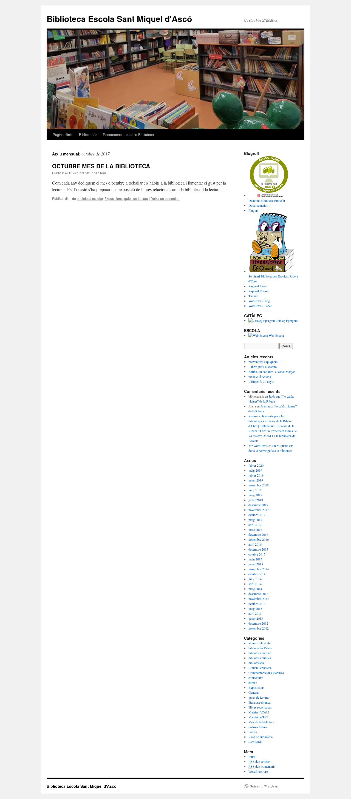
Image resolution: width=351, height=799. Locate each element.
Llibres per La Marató (262, 366)
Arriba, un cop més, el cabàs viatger (271, 371)
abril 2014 (255, 584)
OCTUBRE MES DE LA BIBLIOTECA (101, 166)
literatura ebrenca (259, 702)
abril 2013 (255, 613)
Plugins (253, 210)
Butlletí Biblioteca (259, 667)
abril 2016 (255, 544)
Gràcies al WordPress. (264, 786)
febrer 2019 (256, 475)
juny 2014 (255, 579)
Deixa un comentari (165, 198)
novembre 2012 (258, 628)
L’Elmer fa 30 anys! (261, 381)
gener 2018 (255, 500)
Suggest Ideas (257, 286)
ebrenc (252, 682)
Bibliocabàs (88, 134)
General (253, 692)
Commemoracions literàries (266, 672)
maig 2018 (255, 495)
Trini (103, 173)
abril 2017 (255, 524)
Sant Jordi (255, 741)
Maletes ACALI (258, 712)
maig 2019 (255, 470)
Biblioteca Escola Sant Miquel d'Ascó (119, 18)
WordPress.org (258, 771)
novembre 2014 (258, 569)
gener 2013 (255, 618)
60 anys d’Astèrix (259, 376)
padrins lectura (257, 727)
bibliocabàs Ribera (260, 648)
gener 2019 (255, 480)
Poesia (252, 732)
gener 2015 (255, 564)
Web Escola (276, 335)
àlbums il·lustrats (259, 643)
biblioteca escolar (90, 198)
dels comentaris (261, 766)
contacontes (256, 677)
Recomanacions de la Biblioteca (128, 134)
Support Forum (258, 291)
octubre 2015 (256, 554)
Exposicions (113, 198)
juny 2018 (255, 490)
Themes (253, 296)
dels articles (259, 761)
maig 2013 (255, 608)
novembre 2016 (258, 539)
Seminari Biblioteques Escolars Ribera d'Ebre (273, 278)
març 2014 (255, 588)
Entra (251, 756)
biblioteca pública (259, 658)
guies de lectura (136, 198)
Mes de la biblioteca (261, 722)
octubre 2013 (256, 603)
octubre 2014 (256, 574)
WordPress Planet (259, 306)
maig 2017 (255, 519)
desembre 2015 (258, 549)
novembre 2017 (258, 510)
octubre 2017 (256, 514)
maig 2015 (255, 559)
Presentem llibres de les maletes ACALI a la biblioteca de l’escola (272, 436)
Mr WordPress (258, 445)
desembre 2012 (258, 623)
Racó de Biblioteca (260, 737)
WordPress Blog (259, 301)
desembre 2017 (258, 505)
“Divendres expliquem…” (265, 361)
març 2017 (255, 529)
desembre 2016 (258, 534)
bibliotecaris (256, 663)
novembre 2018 (258, 485)
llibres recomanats (260, 707)
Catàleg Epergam (286, 320)
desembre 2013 (258, 593)
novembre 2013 (258, 598)
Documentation (258, 205)
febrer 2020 (256, 465)
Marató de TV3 (258, 717)
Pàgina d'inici (63, 134)
